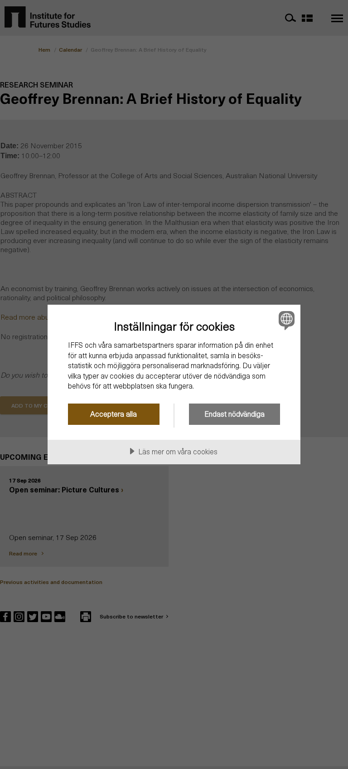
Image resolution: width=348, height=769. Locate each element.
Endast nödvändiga (234, 413)
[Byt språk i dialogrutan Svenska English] (285, 320)
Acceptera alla (113, 413)
